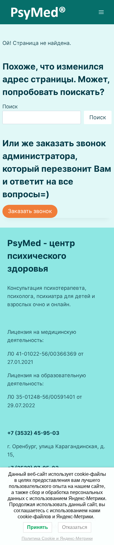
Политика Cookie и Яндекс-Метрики (57, 538)
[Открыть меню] (101, 12)
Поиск (10, 106)
